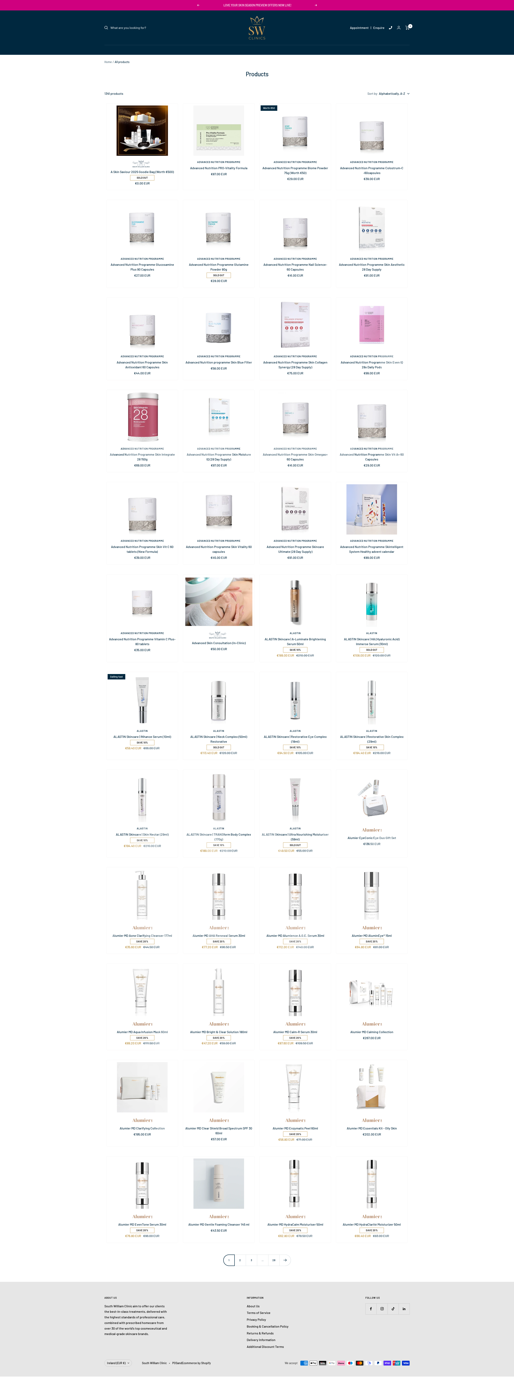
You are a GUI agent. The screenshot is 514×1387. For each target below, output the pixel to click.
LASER (233, 50)
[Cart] (407, 28)
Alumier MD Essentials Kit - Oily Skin (372, 1128)
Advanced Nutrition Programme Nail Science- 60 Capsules (295, 267)
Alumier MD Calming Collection (371, 1032)
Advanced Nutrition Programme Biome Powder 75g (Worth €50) (295, 170)
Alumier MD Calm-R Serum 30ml (295, 1032)
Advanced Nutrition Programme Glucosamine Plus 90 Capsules (142, 267)
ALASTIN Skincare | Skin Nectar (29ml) (142, 834)
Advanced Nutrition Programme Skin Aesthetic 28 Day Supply (372, 267)
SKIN (218, 50)
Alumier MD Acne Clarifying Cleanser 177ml (142, 935)
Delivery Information (261, 1340)
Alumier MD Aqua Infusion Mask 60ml (142, 1032)
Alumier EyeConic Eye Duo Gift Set (372, 838)
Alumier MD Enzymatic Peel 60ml (295, 1128)
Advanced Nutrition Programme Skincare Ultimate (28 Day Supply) (295, 549)
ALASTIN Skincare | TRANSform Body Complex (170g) (219, 836)
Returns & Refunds (260, 1333)
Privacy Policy (256, 1319)
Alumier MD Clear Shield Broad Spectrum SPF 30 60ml (218, 1130)
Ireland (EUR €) (116, 1363)
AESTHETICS (253, 50)
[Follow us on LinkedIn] (404, 1308)
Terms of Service (258, 1313)
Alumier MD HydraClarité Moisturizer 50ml (372, 1224)
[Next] (285, 1260)
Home (108, 62)
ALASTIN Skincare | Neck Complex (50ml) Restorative (218, 739)
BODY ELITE (276, 50)
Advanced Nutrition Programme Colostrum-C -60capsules (371, 170)
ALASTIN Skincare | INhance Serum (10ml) (142, 736)
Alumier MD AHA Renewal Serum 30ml (219, 935)
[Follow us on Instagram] (382, 1308)
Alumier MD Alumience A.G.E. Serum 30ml (295, 935)
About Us (253, 1306)
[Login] (399, 27)
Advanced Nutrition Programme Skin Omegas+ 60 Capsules (295, 456)
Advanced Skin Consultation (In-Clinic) (219, 643)
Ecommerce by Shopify (196, 1363)
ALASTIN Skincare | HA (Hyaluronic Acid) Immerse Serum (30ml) (372, 641)
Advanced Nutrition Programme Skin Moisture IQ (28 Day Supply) (219, 456)
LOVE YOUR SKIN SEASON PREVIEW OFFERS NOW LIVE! (257, 5)
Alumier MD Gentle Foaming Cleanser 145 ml (218, 1224)
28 (273, 1260)
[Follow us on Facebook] (370, 1308)
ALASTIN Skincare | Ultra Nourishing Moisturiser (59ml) (295, 836)
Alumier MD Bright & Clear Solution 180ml (218, 1032)
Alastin (295, 633)
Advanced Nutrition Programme (219, 162)
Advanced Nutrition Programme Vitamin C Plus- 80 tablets (142, 641)
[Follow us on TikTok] (393, 1308)
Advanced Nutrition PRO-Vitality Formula (218, 168)
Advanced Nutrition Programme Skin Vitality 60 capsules (219, 549)
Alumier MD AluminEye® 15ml (372, 935)
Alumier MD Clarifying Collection (142, 1128)
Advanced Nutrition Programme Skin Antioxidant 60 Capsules (142, 364)
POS (174, 1363)
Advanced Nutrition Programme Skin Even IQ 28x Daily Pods (372, 364)
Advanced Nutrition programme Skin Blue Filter (219, 362)
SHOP (295, 50)
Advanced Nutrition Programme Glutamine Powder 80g (219, 267)
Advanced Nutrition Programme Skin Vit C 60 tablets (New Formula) (142, 549)
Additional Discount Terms (265, 1346)
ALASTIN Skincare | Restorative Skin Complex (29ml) (372, 739)
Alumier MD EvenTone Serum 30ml (142, 1224)
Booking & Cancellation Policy (268, 1326)
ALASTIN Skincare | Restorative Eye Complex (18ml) (295, 739)
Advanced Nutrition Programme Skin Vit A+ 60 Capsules (372, 456)
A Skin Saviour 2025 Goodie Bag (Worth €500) (142, 172)
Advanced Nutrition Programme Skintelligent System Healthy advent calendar (371, 549)
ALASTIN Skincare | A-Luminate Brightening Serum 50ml (295, 641)
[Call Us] (390, 28)
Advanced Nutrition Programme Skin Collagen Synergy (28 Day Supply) (295, 364)
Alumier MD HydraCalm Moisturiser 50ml (295, 1224)
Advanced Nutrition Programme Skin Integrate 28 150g (142, 456)
